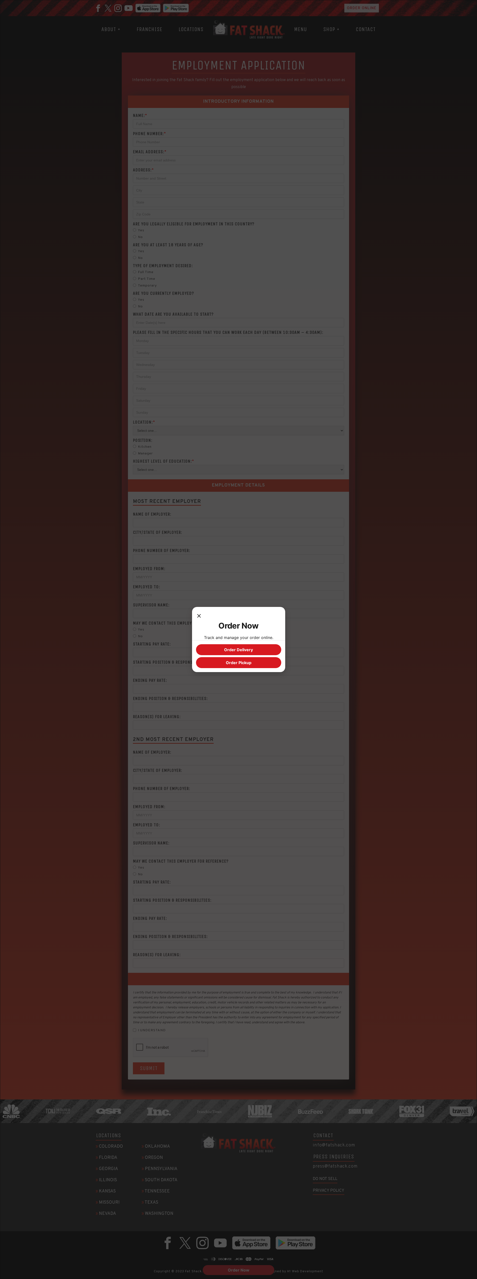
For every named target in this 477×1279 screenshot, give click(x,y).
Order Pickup (238, 662)
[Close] (199, 616)
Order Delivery (238, 649)
